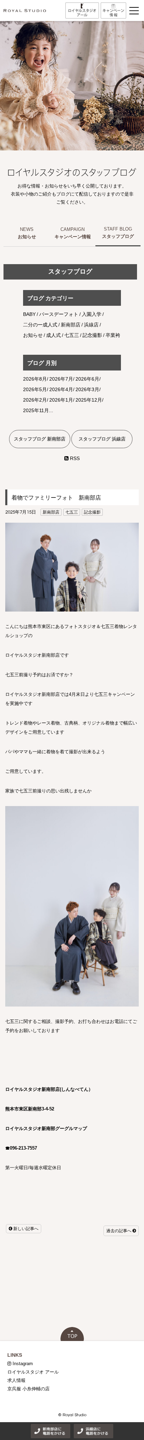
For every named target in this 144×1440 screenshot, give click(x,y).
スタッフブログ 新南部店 (39, 439)
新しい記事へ (25, 1228)
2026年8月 (35, 379)
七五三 (71, 512)
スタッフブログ (118, 236)
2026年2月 (35, 400)
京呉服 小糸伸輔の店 (28, 1388)
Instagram (22, 1363)
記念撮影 (92, 512)
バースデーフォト (58, 314)
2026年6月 (87, 379)
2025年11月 (36, 410)
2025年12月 (88, 400)
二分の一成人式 (40, 324)
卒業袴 (113, 335)
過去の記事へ (119, 1230)
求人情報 (16, 1380)
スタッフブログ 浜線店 (102, 439)
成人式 (53, 335)
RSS (74, 458)
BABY (29, 314)
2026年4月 (61, 389)
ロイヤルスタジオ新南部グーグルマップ (46, 1128)
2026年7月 (61, 379)
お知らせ (27, 236)
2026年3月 (87, 389)
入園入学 (91, 314)
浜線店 (91, 324)
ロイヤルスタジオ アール (33, 1372)
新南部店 (51, 512)
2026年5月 (35, 389)
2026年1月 (61, 400)
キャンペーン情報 (73, 236)
